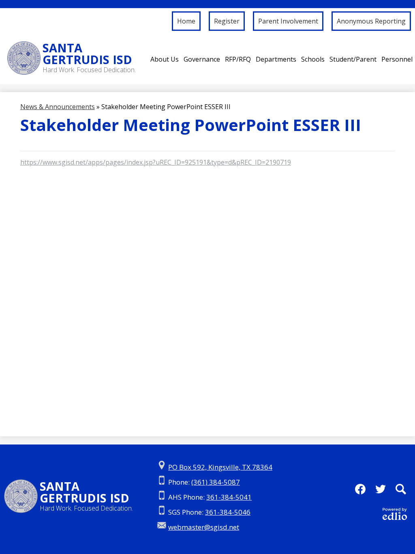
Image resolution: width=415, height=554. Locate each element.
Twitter (380, 489)
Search (401, 489)
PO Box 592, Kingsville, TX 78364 (220, 467)
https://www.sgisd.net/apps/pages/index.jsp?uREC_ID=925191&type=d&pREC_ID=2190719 (155, 162)
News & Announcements (57, 106)
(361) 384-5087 (215, 482)
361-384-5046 (227, 512)
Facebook (360, 489)
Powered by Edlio (395, 514)
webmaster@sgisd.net (203, 527)
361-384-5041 (229, 497)
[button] (164, 59)
